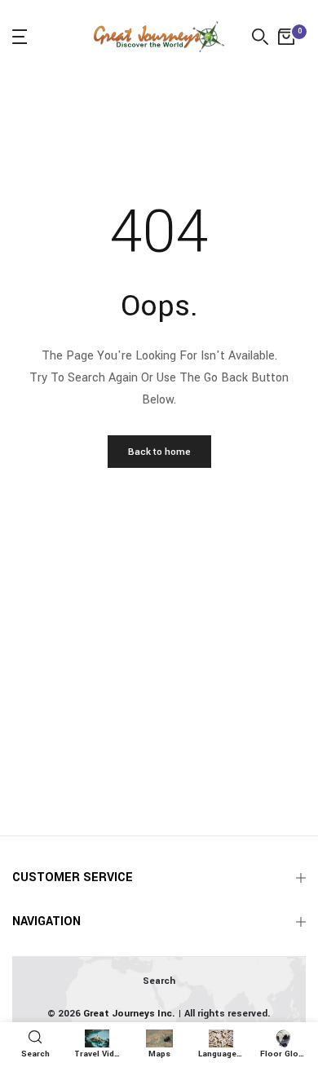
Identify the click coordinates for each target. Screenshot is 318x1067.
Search (159, 981)
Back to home (159, 452)
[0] (286, 37)
